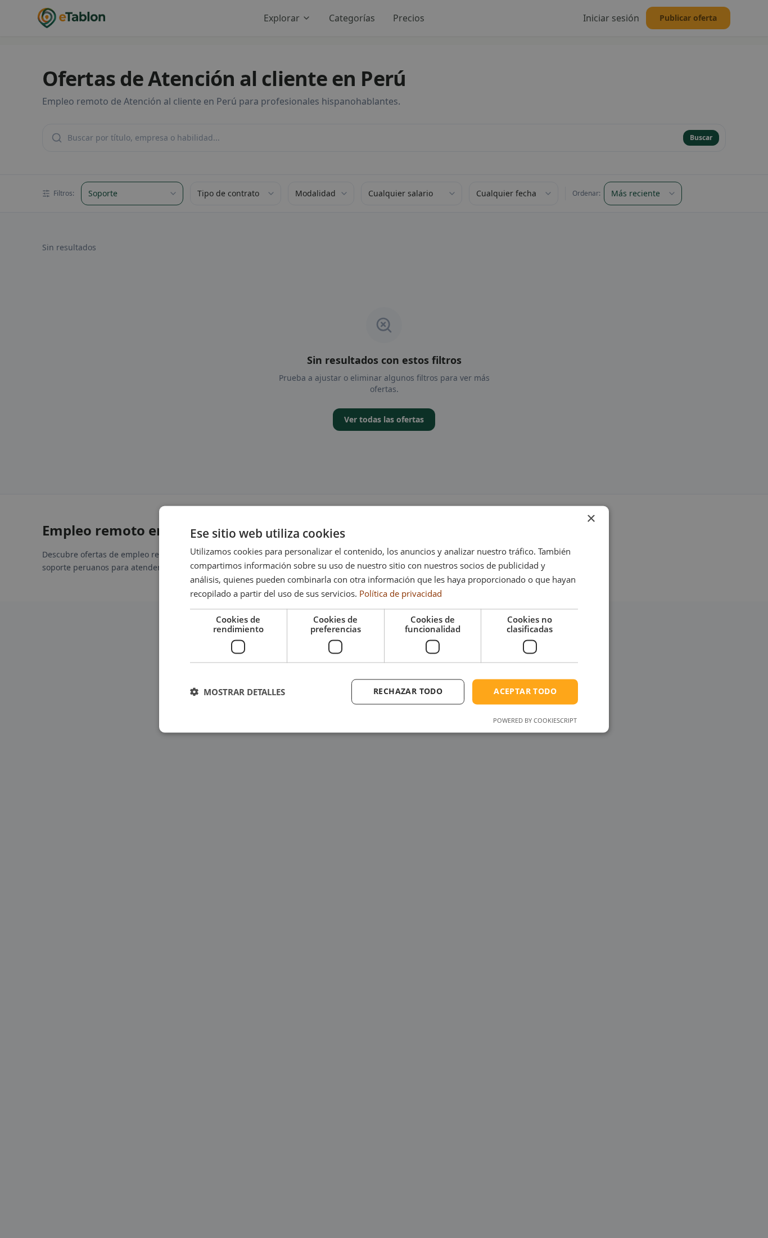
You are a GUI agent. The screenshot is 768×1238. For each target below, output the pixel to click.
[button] (237, 692)
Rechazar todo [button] (407, 691)
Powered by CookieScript (535, 720)
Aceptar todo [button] (525, 691)
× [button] (590, 519)
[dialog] (384, 619)
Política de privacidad (400, 593)
